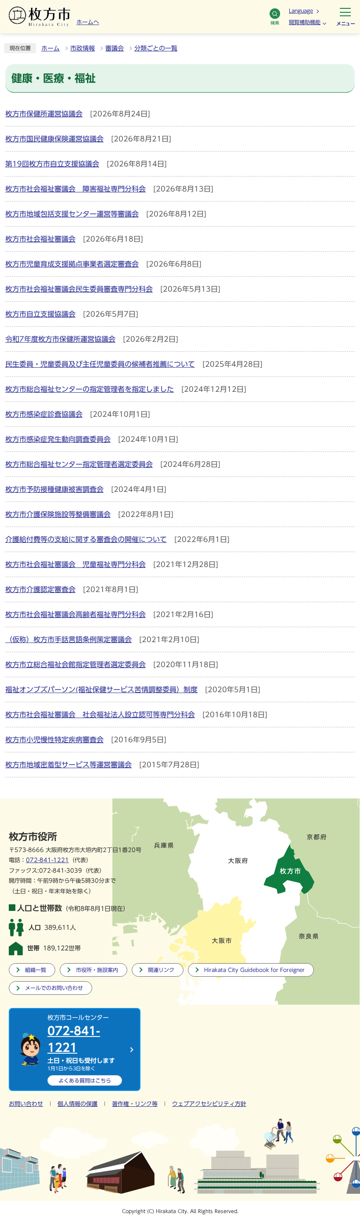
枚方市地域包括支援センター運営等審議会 (72, 213)
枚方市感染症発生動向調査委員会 (58, 439)
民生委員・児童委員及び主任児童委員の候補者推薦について (100, 364)
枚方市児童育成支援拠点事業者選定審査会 (72, 263)
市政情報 (82, 48)
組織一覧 (35, 970)
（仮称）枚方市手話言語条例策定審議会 (68, 639)
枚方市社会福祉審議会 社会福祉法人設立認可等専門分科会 (100, 714)
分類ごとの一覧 (155, 48)
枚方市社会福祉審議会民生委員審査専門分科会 (79, 289)
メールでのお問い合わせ (54, 988)
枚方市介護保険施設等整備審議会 (58, 514)
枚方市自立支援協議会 (40, 314)
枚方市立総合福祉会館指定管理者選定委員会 (75, 664)
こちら (84, 1080)
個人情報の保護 (77, 1104)
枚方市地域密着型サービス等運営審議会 (68, 764)
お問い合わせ (26, 1104)
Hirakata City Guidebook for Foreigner (254, 970)
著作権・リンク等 (135, 1104)
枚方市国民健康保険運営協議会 (54, 138)
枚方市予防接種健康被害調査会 (54, 489)
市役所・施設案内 (97, 970)
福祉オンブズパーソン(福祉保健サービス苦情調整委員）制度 (101, 689)
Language (301, 10)
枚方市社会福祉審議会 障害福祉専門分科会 (75, 188)
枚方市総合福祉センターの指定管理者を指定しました (89, 389)
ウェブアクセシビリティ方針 (209, 1104)
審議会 (114, 48)
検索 (274, 23)
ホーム (50, 48)
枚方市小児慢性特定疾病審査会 (54, 739)
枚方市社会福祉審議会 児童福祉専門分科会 (75, 564)
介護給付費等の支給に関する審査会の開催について (86, 539)
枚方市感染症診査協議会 (44, 414)
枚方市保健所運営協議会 (44, 113)
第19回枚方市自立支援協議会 (52, 163)
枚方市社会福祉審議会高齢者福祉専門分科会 (75, 614)
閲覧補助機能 (304, 22)
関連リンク (161, 970)
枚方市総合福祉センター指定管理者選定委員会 (79, 464)
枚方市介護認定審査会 (40, 589)
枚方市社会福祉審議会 (40, 238)
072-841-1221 (47, 860)
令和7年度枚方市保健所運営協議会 (60, 339)
